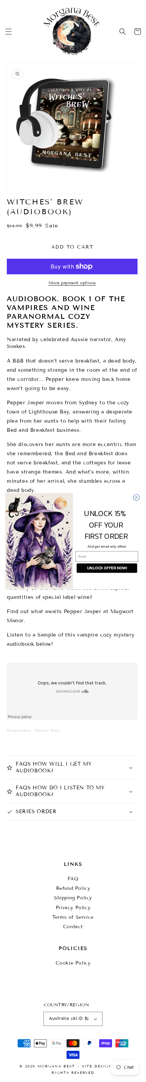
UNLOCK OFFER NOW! (107, 568)
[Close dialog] (136, 497)
